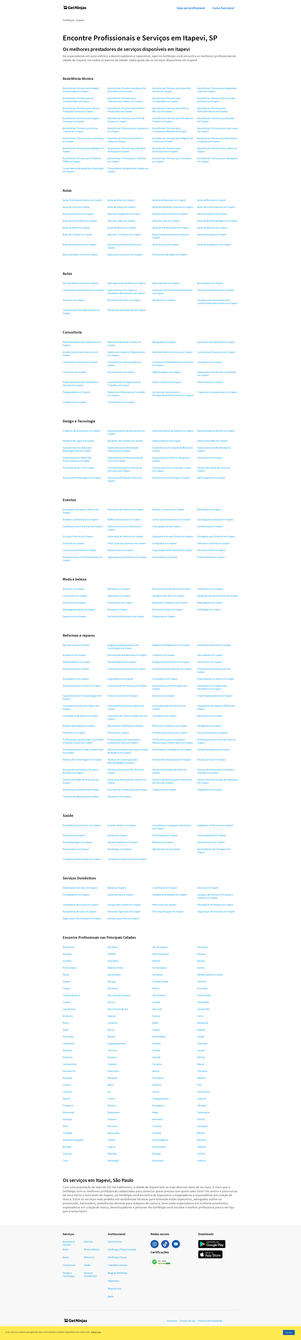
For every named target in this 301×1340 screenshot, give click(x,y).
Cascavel (67, 1091)
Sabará (66, 1098)
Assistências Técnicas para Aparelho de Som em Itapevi (171, 90)
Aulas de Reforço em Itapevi (212, 227)
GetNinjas (68, 20)
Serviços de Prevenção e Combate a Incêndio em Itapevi (216, 771)
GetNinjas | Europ (117, 1257)
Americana (113, 1071)
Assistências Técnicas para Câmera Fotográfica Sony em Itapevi (81, 110)
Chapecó (112, 1119)
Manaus (112, 981)
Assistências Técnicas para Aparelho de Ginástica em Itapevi (127, 90)
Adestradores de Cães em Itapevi (80, 887)
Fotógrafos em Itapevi (164, 543)
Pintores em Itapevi (118, 732)
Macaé (200, 1064)
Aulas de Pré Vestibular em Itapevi (170, 227)
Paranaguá (113, 1160)
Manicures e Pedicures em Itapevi (170, 602)
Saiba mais (96, 1332)
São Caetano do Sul (118, 1009)
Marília (201, 1133)
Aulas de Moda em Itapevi (76, 227)
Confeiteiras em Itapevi (209, 526)
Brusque (67, 1146)
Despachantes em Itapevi (121, 372)
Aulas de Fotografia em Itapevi (124, 213)
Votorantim (203, 1091)
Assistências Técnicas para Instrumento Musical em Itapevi (169, 130)
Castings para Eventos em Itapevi (215, 519)
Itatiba (201, 1119)
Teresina (112, 1050)
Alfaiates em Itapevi (73, 588)
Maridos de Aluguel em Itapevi (79, 725)
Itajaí (65, 1029)
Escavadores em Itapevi (164, 678)
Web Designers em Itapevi (211, 477)
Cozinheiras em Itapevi (164, 887)
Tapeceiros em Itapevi (164, 789)
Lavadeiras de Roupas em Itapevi (169, 894)
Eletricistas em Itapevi (209, 661)
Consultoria (69, 1265)
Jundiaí (66, 1002)
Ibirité (155, 1091)
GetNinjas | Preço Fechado (122, 1249)
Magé (155, 1112)
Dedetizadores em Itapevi (76, 661)
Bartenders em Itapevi (209, 509)
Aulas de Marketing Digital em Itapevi (217, 220)
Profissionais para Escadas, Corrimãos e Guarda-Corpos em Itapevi (83, 741)
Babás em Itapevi (117, 887)
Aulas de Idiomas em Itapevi (212, 213)
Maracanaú (68, 1112)
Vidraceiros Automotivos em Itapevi (127, 310)
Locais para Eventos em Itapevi (79, 550)
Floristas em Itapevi (73, 543)
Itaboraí (201, 1098)
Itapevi (80, 20)
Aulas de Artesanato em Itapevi (169, 200)
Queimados (114, 1133)
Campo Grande (160, 981)
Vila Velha (113, 988)
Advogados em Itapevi (164, 342)
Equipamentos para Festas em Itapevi (172, 536)
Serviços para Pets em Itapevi (123, 918)
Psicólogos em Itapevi (119, 849)
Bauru (111, 1084)
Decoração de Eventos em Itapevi (125, 536)
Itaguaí (111, 1146)
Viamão (156, 1057)
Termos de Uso (187, 1320)
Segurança (113, 1280)
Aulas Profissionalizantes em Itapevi (82, 200)
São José (157, 1009)
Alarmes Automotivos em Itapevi (80, 283)
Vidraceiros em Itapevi (119, 796)
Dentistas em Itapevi (74, 835)
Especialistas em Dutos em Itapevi (215, 678)
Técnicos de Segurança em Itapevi (81, 796)
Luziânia (156, 1133)
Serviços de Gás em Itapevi (211, 759)
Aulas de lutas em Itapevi (165, 244)
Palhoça (201, 1146)
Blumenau (202, 1022)
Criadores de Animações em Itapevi (81, 430)
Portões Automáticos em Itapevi (169, 732)
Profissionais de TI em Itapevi (79, 467)
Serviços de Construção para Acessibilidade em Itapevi (123, 761)
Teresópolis (203, 1112)
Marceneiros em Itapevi (209, 715)
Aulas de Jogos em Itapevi (121, 220)
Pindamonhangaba (73, 1139)
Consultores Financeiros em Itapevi (216, 352)
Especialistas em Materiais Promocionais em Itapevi (77, 459)
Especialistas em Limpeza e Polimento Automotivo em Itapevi (126, 291)
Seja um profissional (191, 8)
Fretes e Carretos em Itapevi (123, 695)
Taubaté (112, 1064)
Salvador (67, 953)
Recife (66, 974)
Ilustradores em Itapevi (209, 457)
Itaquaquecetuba (117, 1043)
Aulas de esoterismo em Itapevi (79, 244)
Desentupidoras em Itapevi (122, 661)
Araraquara (158, 1105)
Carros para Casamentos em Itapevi (171, 519)
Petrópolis (158, 1077)
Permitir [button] (289, 1332)
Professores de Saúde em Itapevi (169, 254)
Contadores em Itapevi (209, 362)
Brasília (201, 953)
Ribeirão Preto (115, 967)
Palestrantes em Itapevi (210, 382)
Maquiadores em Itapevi (210, 602)
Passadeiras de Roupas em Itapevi (215, 904)
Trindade (67, 1133)
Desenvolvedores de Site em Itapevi (216, 430)
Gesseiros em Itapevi (163, 695)
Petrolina (113, 1126)
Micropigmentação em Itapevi (79, 609)
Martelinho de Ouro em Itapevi (124, 300)
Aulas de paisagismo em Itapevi (214, 244)
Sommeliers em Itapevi (164, 557)
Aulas (66, 1249)
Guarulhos (113, 960)
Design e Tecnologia (69, 1274)
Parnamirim (69, 1071)
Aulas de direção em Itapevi (211, 234)
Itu (109, 1091)
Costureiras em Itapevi (75, 595)
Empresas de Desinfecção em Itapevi (172, 668)
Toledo (111, 1139)
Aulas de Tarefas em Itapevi (77, 234)
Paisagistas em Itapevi (209, 725)
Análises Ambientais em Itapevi (214, 645)
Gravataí (112, 1057)
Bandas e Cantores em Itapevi (168, 509)
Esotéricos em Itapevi (74, 602)
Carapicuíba (203, 1009)
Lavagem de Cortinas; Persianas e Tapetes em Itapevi (215, 896)
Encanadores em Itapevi (75, 678)
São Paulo (113, 947)
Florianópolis (159, 967)
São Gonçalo (159, 995)
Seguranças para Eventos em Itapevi (127, 557)
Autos (66, 1257)
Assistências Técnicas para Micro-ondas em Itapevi (125, 140)
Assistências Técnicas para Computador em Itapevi (166, 100)
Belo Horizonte (160, 953)
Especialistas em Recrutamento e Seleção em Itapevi (81, 383)
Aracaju (201, 1029)
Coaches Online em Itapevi (122, 825)
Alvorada (67, 1077)
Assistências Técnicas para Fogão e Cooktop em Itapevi (81, 120)
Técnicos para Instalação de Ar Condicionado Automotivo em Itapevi (217, 301)
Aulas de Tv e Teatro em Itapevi (124, 234)
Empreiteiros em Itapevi (76, 668)
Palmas (201, 1057)
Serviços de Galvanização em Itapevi (171, 759)
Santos (201, 967)
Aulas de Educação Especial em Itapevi (172, 206)
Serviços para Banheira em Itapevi (81, 789)
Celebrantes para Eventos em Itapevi (82, 526)
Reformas (89, 1257)
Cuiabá (66, 988)
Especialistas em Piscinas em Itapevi (127, 685)
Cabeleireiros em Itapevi (210, 588)
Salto (66, 1126)
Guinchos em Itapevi (73, 300)
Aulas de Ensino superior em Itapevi (216, 206)
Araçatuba (158, 1160)
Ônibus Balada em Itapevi (210, 557)
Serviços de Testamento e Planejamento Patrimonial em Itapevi (172, 393)
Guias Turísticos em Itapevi (166, 382)
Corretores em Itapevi (74, 372)
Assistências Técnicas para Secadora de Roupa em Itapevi (127, 150)
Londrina (112, 1022)
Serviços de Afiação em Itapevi (213, 749)
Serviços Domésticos (90, 1274)
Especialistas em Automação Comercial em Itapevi (123, 449)
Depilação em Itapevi (119, 595)
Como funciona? (223, 8)
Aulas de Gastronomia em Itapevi (170, 213)
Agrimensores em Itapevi (76, 645)
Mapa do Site (114, 1288)
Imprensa (172, 1320)
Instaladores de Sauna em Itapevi (80, 715)
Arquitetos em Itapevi (74, 655)
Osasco (66, 981)
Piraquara (68, 1105)
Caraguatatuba (160, 1098)
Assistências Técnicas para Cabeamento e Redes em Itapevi (125, 100)
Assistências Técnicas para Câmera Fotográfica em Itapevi (126, 110)
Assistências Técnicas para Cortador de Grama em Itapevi (216, 100)
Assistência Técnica (69, 1243)
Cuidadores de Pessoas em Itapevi (215, 825)
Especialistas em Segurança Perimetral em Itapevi (212, 687)
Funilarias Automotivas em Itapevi (215, 290)
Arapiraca (68, 1015)
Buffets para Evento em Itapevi (124, 519)
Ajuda (111, 1296)
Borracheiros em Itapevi (210, 283)
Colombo (202, 1043)
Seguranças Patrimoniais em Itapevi (82, 918)
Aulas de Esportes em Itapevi (78, 213)
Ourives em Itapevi (117, 609)
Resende (112, 1153)
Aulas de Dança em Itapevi (121, 206)
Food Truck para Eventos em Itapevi (127, 543)
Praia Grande (204, 995)
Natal (66, 1022)
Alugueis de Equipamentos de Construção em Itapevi (123, 646)
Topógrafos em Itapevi (209, 789)
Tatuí (65, 1160)
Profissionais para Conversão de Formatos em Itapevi (125, 469)
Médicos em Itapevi (162, 842)
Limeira (67, 1084)
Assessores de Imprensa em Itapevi (216, 342)
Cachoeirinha (70, 1064)
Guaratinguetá (160, 1139)
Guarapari (202, 1126)
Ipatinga (67, 1119)
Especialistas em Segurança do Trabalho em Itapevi (124, 383)
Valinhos (67, 1050)
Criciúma (157, 1126)
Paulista (201, 1077)
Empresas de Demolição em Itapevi (126, 668)
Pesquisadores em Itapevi (76, 392)
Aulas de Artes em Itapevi (121, 200)
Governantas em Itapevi (120, 894)
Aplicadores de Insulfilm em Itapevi (126, 283)
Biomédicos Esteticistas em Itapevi (81, 825)
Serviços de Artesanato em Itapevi (126, 616)
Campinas (157, 974)
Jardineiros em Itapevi (164, 715)
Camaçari (202, 1071)
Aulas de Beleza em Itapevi (211, 200)
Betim (111, 1029)
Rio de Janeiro (160, 947)
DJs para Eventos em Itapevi (78, 536)
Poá (199, 1084)
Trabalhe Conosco (117, 1265)
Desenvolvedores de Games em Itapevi (172, 430)
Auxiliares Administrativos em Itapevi (172, 352)
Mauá (155, 1022)
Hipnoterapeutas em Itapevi (123, 842)
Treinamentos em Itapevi (121, 402)
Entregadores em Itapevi (76, 894)
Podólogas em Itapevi (209, 609)
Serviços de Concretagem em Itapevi (82, 759)
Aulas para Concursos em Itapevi (125, 254)
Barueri (201, 960)
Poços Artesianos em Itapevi (212, 732)
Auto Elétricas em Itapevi (166, 283)
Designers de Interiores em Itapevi (170, 661)
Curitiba (67, 960)
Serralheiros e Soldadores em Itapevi (172, 749)
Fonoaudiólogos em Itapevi (77, 842)
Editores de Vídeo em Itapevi (212, 440)
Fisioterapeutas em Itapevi (211, 835)
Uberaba (201, 1105)
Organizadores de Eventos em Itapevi (172, 550)
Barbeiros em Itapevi (119, 588)
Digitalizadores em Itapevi (166, 372)
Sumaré (156, 1043)
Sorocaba (202, 988)
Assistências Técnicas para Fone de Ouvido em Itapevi (126, 120)
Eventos (88, 1241)
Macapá (156, 1153)
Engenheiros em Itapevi (120, 678)
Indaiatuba (68, 1043)
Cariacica (157, 1064)
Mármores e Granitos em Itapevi (169, 725)
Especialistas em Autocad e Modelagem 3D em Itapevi (77, 449)
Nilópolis (68, 1057)
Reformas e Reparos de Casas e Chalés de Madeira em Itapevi (128, 751)
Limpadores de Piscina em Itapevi (80, 904)
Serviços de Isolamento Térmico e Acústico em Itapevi (81, 771)
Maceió (111, 1036)
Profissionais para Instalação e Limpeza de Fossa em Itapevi (124, 741)
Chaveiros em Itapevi (163, 655)
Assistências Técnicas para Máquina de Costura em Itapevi (172, 140)
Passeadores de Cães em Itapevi (79, 911)
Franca (111, 1098)
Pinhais (156, 1050)
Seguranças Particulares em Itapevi (216, 911)
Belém (155, 988)
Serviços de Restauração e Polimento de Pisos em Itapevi (172, 781)
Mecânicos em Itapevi (163, 300)
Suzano (156, 1015)
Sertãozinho (159, 1146)
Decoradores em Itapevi (210, 655)
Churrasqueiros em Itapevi (166, 526)
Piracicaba (68, 1036)
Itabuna (201, 1160)
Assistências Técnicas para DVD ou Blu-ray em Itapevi (170, 110)
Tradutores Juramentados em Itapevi (217, 392)
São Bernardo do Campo (210, 974)
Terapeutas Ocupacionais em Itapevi (127, 859)
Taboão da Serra (71, 995)
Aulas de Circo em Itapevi (76, 206)
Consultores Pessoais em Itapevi (80, 362)
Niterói (156, 960)
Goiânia (112, 953)
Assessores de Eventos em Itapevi (125, 509)
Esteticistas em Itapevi (120, 602)
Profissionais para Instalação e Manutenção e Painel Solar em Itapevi (172, 741)
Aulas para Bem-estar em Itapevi (80, 254)
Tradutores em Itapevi (75, 402)
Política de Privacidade (210, 1320)
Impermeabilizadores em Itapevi (214, 695)
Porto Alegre (70, 967)
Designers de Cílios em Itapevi (168, 595)
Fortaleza (202, 947)
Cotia (200, 1015)
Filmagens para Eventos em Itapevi (216, 536)
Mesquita (112, 1077)
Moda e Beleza (91, 1249)
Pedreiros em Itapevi (74, 732)
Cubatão (67, 1153)
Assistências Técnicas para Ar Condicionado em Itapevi (78, 100)
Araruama (157, 1119)
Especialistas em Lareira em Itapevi (82, 685)
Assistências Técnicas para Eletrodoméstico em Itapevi (212, 110)
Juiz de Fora (69, 1009)
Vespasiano (114, 1112)
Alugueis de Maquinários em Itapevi (171, 645)
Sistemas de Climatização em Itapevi (127, 789)
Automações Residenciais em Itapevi (127, 655)
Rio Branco (68, 947)
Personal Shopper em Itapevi (168, 911)
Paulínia (156, 1084)
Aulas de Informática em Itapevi (80, 220)
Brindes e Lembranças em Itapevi (80, 519)
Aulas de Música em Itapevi (122, 227)
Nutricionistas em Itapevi (210, 842)
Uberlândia (203, 1002)
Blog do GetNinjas (117, 1272)
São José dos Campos (119, 995)
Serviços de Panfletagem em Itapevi (82, 477)
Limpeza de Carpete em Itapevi (124, 904)
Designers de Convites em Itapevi (125, 440)
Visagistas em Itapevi (163, 616)
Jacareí (201, 1050)
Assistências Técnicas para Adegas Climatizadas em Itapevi (81, 90)
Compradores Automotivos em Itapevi (83, 290)
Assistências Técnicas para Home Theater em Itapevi (80, 130)
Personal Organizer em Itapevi (124, 911)
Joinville (201, 981)
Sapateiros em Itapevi (74, 616)
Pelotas (112, 1105)
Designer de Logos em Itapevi (78, 440)
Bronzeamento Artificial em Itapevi (171, 588)
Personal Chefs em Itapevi (211, 550)
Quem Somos (115, 1241)
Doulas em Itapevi (117, 835)
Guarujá (112, 1015)
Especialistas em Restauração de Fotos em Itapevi (125, 459)
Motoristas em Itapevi (164, 904)
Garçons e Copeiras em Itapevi (213, 543)
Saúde (87, 1265)
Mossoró (201, 1139)
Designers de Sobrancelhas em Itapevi (217, 595)
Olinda (200, 1036)
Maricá (155, 1071)
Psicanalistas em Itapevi (76, 849)
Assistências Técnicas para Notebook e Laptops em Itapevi (217, 140)
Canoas (156, 1002)
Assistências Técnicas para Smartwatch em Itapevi (166, 150)
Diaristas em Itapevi (208, 887)
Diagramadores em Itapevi (166, 440)
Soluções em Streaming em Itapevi (171, 477)
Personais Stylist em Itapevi (167, 609)
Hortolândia (159, 1036)
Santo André (114, 974)
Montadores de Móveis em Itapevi (125, 725)
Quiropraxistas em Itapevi (166, 849)
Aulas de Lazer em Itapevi (166, 220)
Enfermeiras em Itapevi (165, 835)
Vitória (111, 1002)
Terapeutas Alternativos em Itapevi (82, 859)
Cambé (201, 1153)
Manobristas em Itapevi (120, 550)
